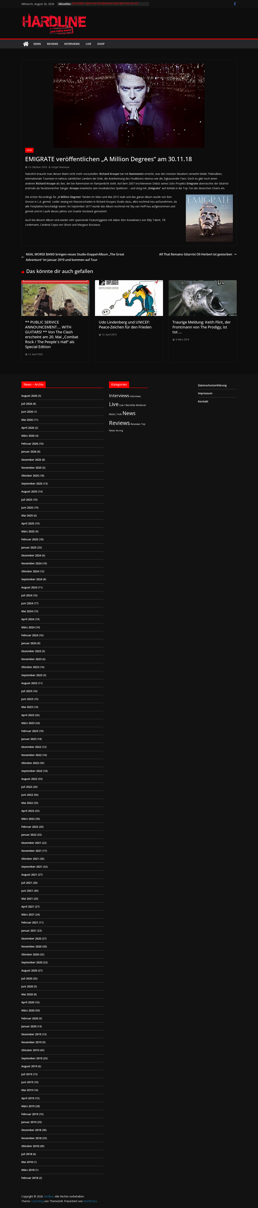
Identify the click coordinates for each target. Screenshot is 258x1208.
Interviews (72, 44)
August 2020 (29, 970)
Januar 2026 (28, 451)
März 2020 (28, 1010)
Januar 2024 (28, 643)
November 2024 (31, 563)
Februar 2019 (29, 1114)
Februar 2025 (29, 539)
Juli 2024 (26, 595)
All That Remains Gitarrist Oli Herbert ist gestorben (195, 254)
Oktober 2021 (30, 858)
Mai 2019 (27, 1090)
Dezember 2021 (31, 843)
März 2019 (28, 1106)
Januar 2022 (28, 834)
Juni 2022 (27, 795)
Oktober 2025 (30, 475)
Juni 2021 (27, 890)
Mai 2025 (27, 515)
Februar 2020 (29, 1018)
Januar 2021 (28, 930)
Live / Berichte (127, 405)
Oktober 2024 (30, 571)
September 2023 (31, 675)
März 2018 (28, 1170)
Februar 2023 (29, 731)
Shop (101, 44)
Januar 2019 (28, 1122)
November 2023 (31, 659)
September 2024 (31, 579)
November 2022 (31, 755)
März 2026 (28, 435)
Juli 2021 (26, 882)
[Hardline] (25, 43)
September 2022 (31, 771)
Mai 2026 (27, 420)
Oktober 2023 (30, 667)
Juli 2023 (26, 691)
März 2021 (28, 914)
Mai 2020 (27, 994)
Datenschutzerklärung (212, 385)
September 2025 (31, 483)
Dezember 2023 (31, 651)
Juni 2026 (27, 411)
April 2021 (27, 906)
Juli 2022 (26, 787)
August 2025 (29, 491)
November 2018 (31, 1138)
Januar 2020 (28, 1026)
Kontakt (203, 401)
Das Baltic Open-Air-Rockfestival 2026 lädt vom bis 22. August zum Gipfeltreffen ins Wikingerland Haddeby (105, 5)
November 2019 (31, 1042)
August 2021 (29, 874)
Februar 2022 (29, 826)
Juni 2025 (27, 507)
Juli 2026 (26, 403)
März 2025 (28, 531)
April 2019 (27, 1098)
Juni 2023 (27, 699)
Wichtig (119, 430)
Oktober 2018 (30, 1146)
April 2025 (27, 523)
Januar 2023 (28, 739)
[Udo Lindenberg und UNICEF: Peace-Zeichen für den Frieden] (129, 283)
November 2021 (31, 851)
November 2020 (31, 946)
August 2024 (29, 587)
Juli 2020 (26, 978)
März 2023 (28, 723)
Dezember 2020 (31, 938)
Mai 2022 (27, 803)
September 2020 (31, 962)
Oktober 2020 (30, 954)
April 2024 (27, 619)
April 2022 (27, 811)
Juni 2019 (27, 1082)
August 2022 (29, 779)
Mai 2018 (27, 1162)
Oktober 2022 (30, 763)
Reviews (52, 44)
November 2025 (31, 467)
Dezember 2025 (31, 459)
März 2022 (28, 819)
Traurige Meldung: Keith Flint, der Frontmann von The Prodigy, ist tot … (201, 327)
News (37, 44)
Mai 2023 (27, 707)
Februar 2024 (29, 635)
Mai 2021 (27, 898)
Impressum (205, 393)
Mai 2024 (27, 611)
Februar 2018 (29, 1178)
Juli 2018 (26, 1154)
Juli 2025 (26, 499)
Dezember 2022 (31, 747)
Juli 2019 (26, 1074)
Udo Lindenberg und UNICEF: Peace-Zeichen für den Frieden (125, 325)
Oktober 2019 (30, 1050)
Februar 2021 (29, 922)
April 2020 (27, 1002)
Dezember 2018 (31, 1130)
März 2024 (28, 627)
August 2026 (29, 395)
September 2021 (31, 866)
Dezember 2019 (31, 1034)
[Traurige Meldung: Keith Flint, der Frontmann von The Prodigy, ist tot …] (203, 283)
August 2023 (29, 683)
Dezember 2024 (31, 555)
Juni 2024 (27, 603)
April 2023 (27, 715)
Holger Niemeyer (60, 167)
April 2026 (27, 427)
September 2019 (31, 1058)
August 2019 (29, 1066)
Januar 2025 (28, 547)
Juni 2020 (27, 986)
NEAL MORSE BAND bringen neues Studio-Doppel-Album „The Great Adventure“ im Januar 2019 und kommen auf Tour (75, 257)
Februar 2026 (29, 443)
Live (88, 44)
